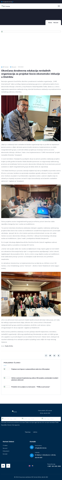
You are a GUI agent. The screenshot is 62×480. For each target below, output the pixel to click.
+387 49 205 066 (54, 466)
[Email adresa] (32, 447)
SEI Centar (5, 67)
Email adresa (38, 445)
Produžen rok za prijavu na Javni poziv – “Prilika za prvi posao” (30, 387)
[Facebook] (3, 466)
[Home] (14, 412)
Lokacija (37, 452)
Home (50, 22)
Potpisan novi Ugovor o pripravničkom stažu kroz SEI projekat (30, 369)
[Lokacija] (32, 455)
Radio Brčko (9, 346)
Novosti (56, 22)
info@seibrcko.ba (40, 448)
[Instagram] (8, 466)
